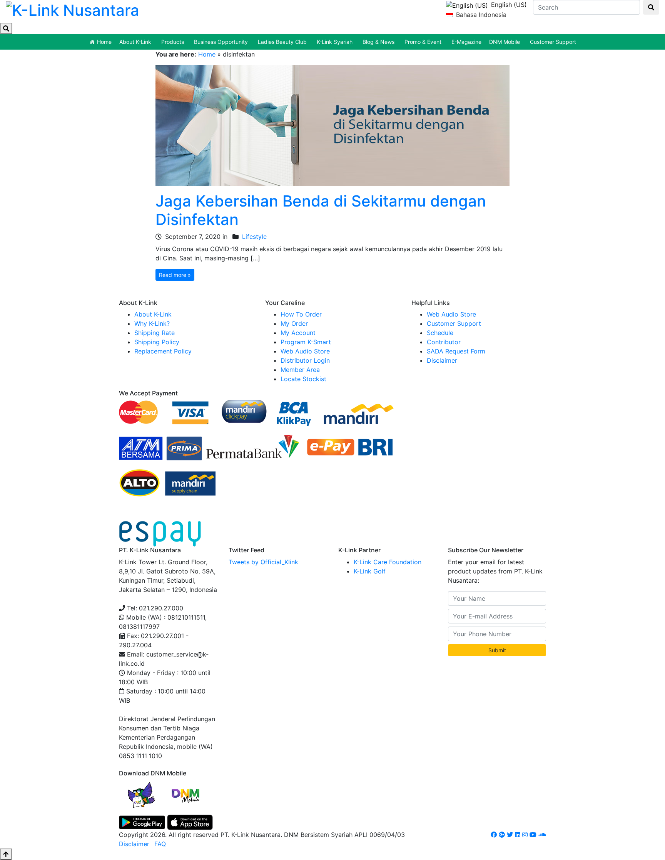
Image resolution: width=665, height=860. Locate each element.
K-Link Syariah (335, 41)
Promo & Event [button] (422, 41)
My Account (298, 333)
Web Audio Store (305, 351)
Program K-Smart (306, 342)
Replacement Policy (163, 351)
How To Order (301, 314)
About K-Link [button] (135, 41)
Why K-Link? (152, 323)
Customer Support (553, 41)
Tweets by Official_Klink (263, 562)
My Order (294, 323)
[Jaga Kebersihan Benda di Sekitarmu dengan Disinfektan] (332, 124)
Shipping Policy (156, 342)
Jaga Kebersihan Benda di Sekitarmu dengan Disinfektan (320, 210)
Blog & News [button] (378, 41)
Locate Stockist (303, 379)
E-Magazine (466, 41)
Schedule (440, 333)
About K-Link (153, 314)
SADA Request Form (456, 351)
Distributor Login (305, 360)
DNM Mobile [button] (504, 41)
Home (104, 41)
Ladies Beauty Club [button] (282, 41)
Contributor (444, 342)
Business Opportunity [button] (221, 41)
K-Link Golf (370, 571)
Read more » (175, 275)
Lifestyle (254, 236)
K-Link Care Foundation (387, 562)
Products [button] (172, 41)
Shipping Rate (154, 333)
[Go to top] (6, 854)
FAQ (160, 844)
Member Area (300, 369)
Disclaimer (442, 360)
